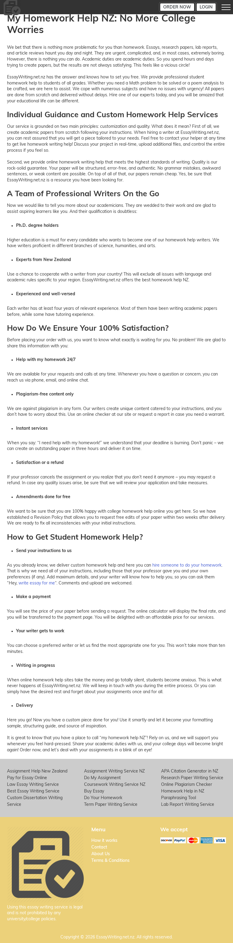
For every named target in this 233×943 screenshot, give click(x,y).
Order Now (177, 7)
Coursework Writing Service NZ (114, 784)
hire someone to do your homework (186, 565)
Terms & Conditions (110, 860)
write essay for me (37, 583)
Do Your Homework (103, 797)
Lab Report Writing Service (187, 804)
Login (206, 7)
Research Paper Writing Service (192, 777)
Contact (99, 847)
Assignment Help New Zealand (37, 771)
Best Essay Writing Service (33, 791)
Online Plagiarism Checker (186, 784)
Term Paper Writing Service (110, 804)
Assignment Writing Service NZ (114, 771)
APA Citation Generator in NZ (189, 771)
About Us (100, 853)
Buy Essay (94, 791)
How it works (104, 840)
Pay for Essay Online (27, 777)
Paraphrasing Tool (178, 797)
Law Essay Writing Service (33, 784)
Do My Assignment (102, 777)
